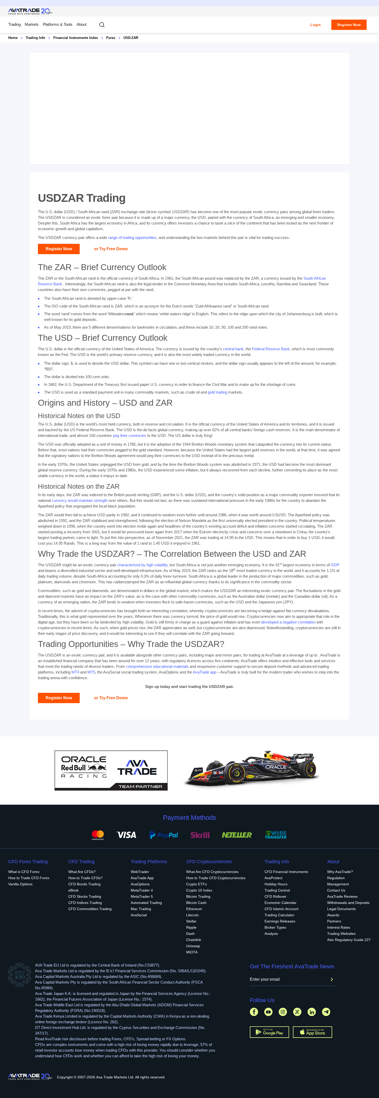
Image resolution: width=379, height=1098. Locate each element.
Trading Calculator (279, 915)
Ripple (191, 927)
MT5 (91, 672)
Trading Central (277, 890)
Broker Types (275, 927)
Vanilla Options (20, 884)
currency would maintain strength (80, 500)
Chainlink (193, 940)
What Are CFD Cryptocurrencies (212, 872)
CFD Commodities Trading (90, 909)
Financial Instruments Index (75, 38)
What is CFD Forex (23, 872)
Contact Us (336, 890)
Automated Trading (146, 903)
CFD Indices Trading (85, 903)
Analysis (271, 933)
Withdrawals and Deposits (348, 903)
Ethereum (194, 909)
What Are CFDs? (82, 872)
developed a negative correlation (288, 622)
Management (338, 884)
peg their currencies (129, 435)
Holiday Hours (276, 884)
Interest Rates (338, 927)
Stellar (191, 921)
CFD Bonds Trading (84, 884)
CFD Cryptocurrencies (209, 861)
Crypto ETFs (196, 884)
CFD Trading (81, 861)
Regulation (336, 878)
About (81, 24)
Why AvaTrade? (340, 872)
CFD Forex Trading (28, 861)
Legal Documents (341, 909)
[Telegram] (326, 1012)
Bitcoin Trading (198, 896)
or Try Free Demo (111, 249)
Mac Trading (141, 909)
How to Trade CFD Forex (28, 878)
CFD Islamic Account (281, 909)
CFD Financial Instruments (286, 872)
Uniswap (193, 946)
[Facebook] (254, 1012)
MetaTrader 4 (142, 890)
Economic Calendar (280, 903)
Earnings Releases (280, 921)
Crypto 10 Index (199, 890)
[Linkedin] (312, 1012)
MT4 (75, 672)
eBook (73, 890)
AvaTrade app (204, 672)
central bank (233, 349)
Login (315, 25)
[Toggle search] (102, 24)
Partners (334, 921)
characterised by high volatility (142, 565)
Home (13, 38)
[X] (297, 1012)
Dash (190, 933)
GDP (335, 565)
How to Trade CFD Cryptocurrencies (215, 878)
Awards (333, 915)
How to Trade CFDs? (85, 878)
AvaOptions (140, 884)
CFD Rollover (275, 896)
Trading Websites (341, 933)
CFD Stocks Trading (84, 896)
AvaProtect (273, 878)
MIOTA (191, 952)
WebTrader (140, 872)
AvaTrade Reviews (342, 896)
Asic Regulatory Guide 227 (349, 940)
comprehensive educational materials (157, 666)
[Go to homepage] (30, 11)
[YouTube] (268, 1012)
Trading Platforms (149, 861)
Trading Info (35, 38)
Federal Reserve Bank (271, 349)
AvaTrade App (142, 878)
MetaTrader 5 (142, 896)
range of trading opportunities (132, 237)
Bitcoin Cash (196, 903)
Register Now (349, 25)
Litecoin (192, 915)
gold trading (217, 392)
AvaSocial (139, 915)
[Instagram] (283, 1012)
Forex (110, 38)
